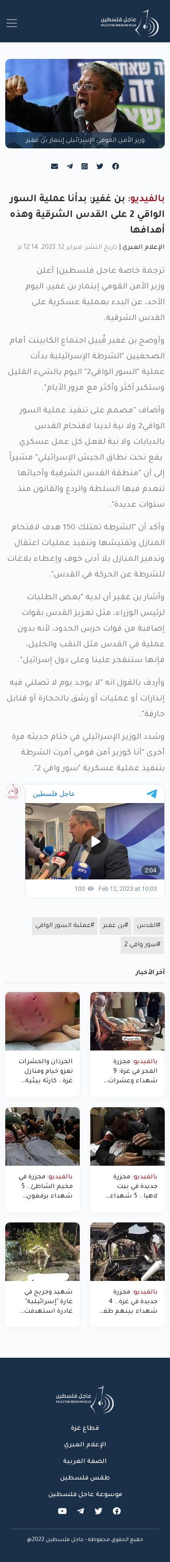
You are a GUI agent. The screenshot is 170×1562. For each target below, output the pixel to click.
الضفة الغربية (85, 1462)
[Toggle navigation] (11, 23)
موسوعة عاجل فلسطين (85, 1495)
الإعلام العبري (143, 247)
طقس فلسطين (85, 1478)
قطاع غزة (85, 1428)
